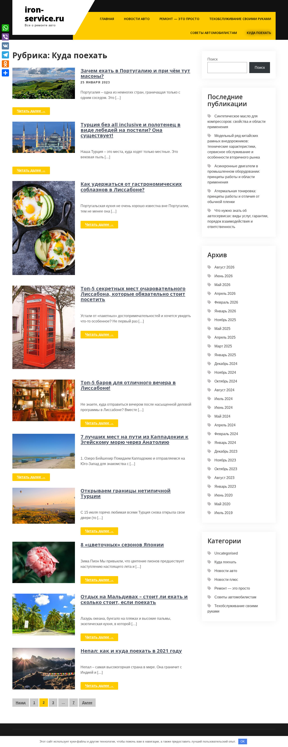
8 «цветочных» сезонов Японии (122, 544)
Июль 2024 (223, 399)
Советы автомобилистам (213, 33)
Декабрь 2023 (225, 451)
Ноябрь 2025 (225, 320)
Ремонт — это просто (179, 19)
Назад (21, 703)
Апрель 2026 (225, 293)
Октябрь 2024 (225, 381)
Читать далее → (31, 111)
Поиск (212, 59)
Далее (87, 703)
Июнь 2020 (223, 495)
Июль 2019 (223, 513)
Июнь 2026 (223, 276)
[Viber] (5, 36)
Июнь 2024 (223, 407)
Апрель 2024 (225, 425)
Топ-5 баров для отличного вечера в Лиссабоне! (128, 385)
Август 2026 (224, 267)
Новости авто (137, 19)
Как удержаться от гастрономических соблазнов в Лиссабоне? (131, 186)
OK (243, 741)
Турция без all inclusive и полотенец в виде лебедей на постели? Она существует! (130, 130)
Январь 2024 (225, 443)
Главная (107, 19)
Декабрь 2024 (225, 364)
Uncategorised (226, 553)
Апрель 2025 (225, 337)
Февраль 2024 (226, 434)
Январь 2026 (225, 311)
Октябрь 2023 (225, 469)
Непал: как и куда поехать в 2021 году (131, 650)
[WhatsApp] (5, 27)
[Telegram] (5, 54)
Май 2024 (222, 416)
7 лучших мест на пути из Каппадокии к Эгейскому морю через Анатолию (134, 439)
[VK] (5, 45)
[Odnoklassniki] (5, 63)
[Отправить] (5, 72)
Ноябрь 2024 (225, 372)
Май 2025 (222, 329)
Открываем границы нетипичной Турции (126, 493)
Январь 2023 (225, 486)
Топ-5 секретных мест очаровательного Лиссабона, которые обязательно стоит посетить (133, 293)
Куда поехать (259, 33)
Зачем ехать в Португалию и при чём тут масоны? (135, 73)
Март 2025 (223, 346)
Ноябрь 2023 (225, 460)
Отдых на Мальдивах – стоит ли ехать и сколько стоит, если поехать (134, 599)
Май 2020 (222, 504)
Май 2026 (222, 285)
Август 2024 (224, 390)
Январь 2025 (225, 355)
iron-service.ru (44, 14)
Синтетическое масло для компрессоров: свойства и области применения (236, 121)
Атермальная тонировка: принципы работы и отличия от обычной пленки (233, 196)
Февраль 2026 (226, 302)
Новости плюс (226, 579)
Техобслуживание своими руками (240, 19)
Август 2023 (224, 478)
